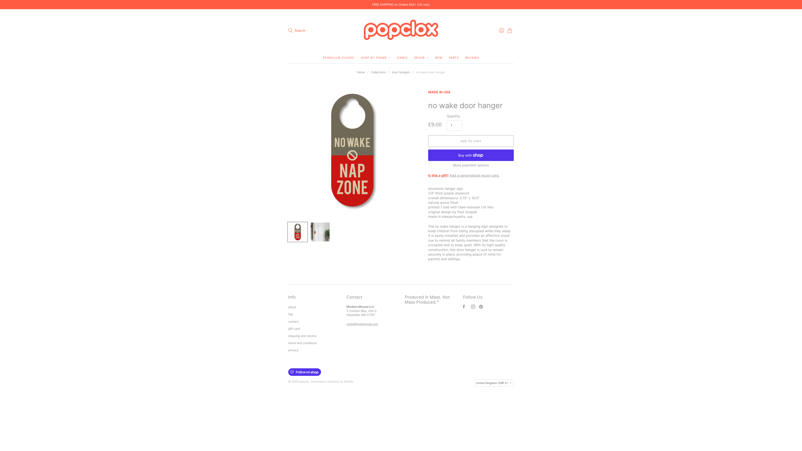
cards (402, 57)
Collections (378, 72)
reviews (472, 57)
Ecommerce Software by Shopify (332, 381)
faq (290, 314)
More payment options (471, 165)
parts (454, 57)
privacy (293, 350)
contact (293, 321)
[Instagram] (473, 307)
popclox (304, 381)
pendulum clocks (338, 57)
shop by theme (374, 57)
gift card (294, 328)
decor (419, 57)
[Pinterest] (481, 307)
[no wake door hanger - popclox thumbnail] (297, 232)
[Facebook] (464, 307)
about (292, 307)
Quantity (453, 116)
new (438, 57)
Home (361, 72)
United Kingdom (492, 383)
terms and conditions (302, 343)
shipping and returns (302, 336)
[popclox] (401, 30)
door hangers (401, 72)
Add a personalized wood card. (463, 175)
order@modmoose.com (362, 324)
